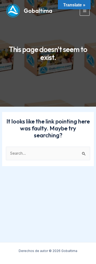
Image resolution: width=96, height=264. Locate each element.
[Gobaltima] (13, 10)
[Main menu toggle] (85, 10)
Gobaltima (38, 10)
